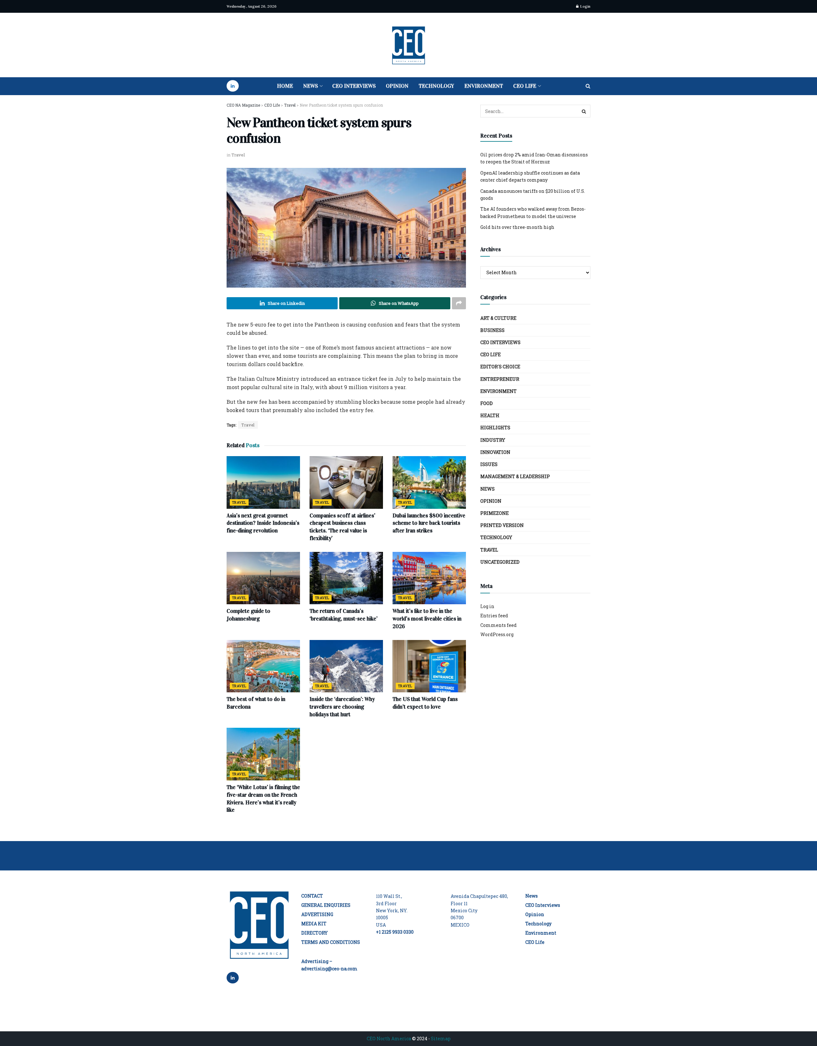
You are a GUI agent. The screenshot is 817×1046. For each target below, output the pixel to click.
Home (285, 86)
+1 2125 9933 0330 (395, 932)
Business (492, 330)
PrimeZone (494, 513)
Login (584, 6)
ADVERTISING (317, 914)
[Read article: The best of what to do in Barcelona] (263, 666)
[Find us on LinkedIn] (233, 86)
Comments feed (498, 625)
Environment (483, 86)
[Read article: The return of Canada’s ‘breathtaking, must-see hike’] (346, 578)
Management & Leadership (515, 476)
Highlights (495, 428)
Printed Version (502, 525)
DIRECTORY (314, 933)
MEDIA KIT (313, 924)
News (310, 86)
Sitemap (441, 1038)
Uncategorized (500, 562)
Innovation (495, 452)
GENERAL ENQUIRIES (325, 905)
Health (489, 415)
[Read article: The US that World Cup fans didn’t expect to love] (429, 666)
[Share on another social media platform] (459, 303)
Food (486, 403)
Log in (487, 606)
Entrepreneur (499, 379)
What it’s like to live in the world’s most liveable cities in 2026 (427, 619)
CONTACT (312, 896)
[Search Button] (588, 86)
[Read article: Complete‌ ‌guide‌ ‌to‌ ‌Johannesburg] (263, 578)
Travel (238, 155)
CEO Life (524, 86)
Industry (492, 440)
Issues (489, 464)
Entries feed (494, 616)
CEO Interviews (354, 86)
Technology (436, 86)
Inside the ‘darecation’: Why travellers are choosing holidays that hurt (342, 707)
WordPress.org (496, 634)
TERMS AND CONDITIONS (330, 942)
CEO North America (389, 1038)
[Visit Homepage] (408, 45)
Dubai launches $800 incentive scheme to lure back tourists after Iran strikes (429, 523)
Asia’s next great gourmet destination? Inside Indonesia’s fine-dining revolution (263, 523)
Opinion (397, 86)
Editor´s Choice (500, 367)
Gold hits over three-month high (517, 227)
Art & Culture (498, 318)
